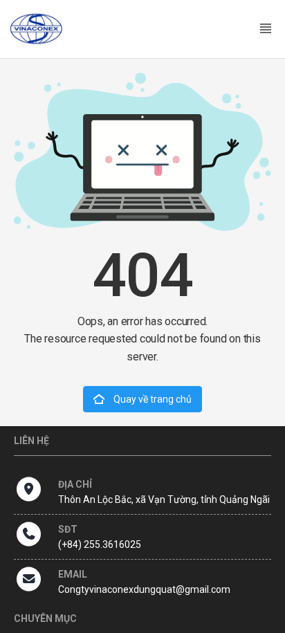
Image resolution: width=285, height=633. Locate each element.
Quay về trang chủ (151, 399)
